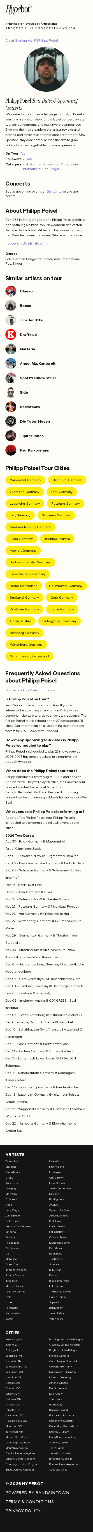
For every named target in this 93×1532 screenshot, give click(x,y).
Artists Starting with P (21, 40)
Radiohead (55, 1253)
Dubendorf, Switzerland (63, 1426)
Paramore (11, 1307)
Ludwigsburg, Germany (59, 621)
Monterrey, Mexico (16, 1448)
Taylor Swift (12, 1161)
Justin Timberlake (60, 1188)
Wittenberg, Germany (26, 644)
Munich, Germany (60, 1377)
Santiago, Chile (58, 1469)
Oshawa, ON (13, 1399)
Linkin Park (12, 1221)
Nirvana (54, 1193)
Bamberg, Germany (24, 633)
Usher (9, 1302)
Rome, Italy (55, 1404)
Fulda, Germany (21, 539)
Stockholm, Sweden (61, 1420)
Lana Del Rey (57, 1183)
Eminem (10, 1166)
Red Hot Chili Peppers (18, 1226)
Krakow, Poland (58, 1410)
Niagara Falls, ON (16, 1420)
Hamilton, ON (13, 1377)
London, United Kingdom (20, 1458)
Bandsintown (57, 191)
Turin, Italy (55, 1399)
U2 (7, 1253)
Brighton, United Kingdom (64, 1350)
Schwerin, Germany (56, 515)
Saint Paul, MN (14, 1355)
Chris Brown (56, 1177)
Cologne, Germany (60, 1366)
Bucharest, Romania (61, 1415)
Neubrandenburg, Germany (30, 527)
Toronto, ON (12, 1410)
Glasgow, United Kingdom (65, 1344)
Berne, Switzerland (23, 586)
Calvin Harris (57, 1297)
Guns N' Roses (58, 1237)
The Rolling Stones (60, 1291)
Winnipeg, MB (14, 1372)
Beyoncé (10, 1237)
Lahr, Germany (61, 492)
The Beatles (12, 1242)
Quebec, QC (12, 1388)
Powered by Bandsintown (37, 1492)
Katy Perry (11, 1183)
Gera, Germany (62, 597)
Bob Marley (56, 1307)
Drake (9, 1177)
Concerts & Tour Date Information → (32, 690)
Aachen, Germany (23, 550)
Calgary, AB (12, 1382)
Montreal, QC (13, 1426)
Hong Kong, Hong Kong (63, 1437)
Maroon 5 (11, 1193)
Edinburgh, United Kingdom (22, 1464)
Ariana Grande (14, 1275)
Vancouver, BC (14, 1415)
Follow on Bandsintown (24, 243)
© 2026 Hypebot (24, 1483)
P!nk (8, 1297)
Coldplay (10, 1188)
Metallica (11, 1259)
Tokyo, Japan (57, 1448)
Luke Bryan (56, 1286)
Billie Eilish (11, 1280)
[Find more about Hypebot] (46, 9)
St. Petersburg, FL (16, 1366)
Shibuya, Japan (58, 1442)
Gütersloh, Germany (24, 492)
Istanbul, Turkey (59, 1431)
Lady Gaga (12, 1210)
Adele (8, 1204)
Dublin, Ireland (58, 1388)
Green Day (12, 1264)
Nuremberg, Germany (62, 1372)
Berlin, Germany (62, 609)
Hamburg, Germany (67, 480)
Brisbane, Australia (60, 1458)
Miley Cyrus (56, 1161)
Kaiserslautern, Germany (28, 574)
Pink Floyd (55, 1221)
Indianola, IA (13, 1344)
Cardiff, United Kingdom (20, 1453)
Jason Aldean (57, 1313)
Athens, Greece (58, 1382)
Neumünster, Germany (65, 586)
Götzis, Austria (20, 621)
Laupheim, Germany (25, 503)
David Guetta (57, 1226)
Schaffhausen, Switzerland (29, 656)
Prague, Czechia (59, 1355)
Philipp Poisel (48, 40)
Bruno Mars (12, 1172)
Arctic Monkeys (58, 1215)
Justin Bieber (13, 1215)
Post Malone (56, 1166)
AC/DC (53, 1204)
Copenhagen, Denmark (63, 1361)
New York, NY (13, 1339)
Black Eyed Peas (59, 1280)
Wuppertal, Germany (25, 480)
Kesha (53, 1275)
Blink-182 (55, 1269)
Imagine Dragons (15, 1269)
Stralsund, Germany (24, 597)
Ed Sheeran (12, 1199)
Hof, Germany (20, 515)
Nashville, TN (13, 1361)
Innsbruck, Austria (57, 539)
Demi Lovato (56, 1248)
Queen (9, 1318)
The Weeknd (13, 1248)
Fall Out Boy (56, 1231)
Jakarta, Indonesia (60, 1453)
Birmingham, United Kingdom (67, 1339)
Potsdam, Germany (65, 503)
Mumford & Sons (59, 1242)
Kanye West (12, 1313)
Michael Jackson (15, 1286)
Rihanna (10, 1231)
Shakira (54, 1264)
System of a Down (59, 1210)
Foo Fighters (56, 1199)
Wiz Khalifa (56, 1318)
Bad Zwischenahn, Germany (30, 562)
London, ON (12, 1393)
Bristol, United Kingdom (19, 1469)
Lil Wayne (55, 1172)
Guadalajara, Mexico (18, 1442)
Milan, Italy (56, 1393)
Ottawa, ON (12, 1404)
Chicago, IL (12, 1350)
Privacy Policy (23, 1510)
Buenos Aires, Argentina (64, 1464)
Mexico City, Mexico (17, 1437)
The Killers (55, 1259)
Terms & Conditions (29, 1501)
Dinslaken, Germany (24, 609)
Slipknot (54, 1302)
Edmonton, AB (14, 1431)
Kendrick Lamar (15, 1291)
